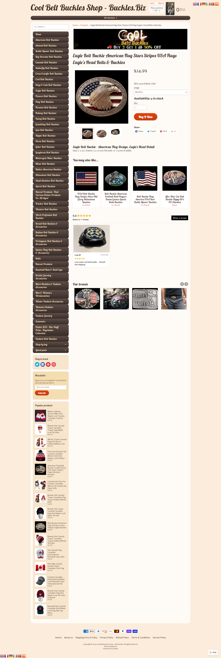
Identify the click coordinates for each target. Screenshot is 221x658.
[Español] (24, 656)
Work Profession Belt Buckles (46, 216)
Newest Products (43, 264)
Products (84, 25)
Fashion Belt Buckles (46, 338)
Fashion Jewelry (43, 315)
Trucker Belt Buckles (46, 203)
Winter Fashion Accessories (49, 301)
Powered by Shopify (110, 649)
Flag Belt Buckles (44, 101)
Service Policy (159, 638)
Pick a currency (157, 8)
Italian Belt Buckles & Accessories (46, 234)
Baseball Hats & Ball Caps (48, 269)
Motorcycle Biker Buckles (48, 158)
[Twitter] (37, 364)
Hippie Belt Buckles (45, 135)
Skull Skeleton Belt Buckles (49, 180)
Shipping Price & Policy (86, 638)
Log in (152, 3)
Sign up (161, 3)
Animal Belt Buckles (45, 45)
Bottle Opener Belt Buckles (49, 51)
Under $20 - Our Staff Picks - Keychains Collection (46, 330)
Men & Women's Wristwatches (43, 294)
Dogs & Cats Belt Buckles (48, 85)
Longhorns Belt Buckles (47, 152)
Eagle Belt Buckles (44, 90)
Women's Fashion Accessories (44, 308)
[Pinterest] (48, 364)
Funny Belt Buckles (45, 118)
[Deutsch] (11, 656)
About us (68, 638)
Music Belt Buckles (45, 163)
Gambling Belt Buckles (47, 124)
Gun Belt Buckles (44, 130)
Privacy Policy (106, 638)
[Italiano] (15, 656)
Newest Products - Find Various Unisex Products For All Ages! (47, 195)
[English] (2, 656)
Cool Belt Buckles (44, 79)
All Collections (109, 18)
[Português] (19, 656)
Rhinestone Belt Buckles (47, 175)
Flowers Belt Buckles (46, 96)
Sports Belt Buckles (45, 186)
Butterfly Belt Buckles (46, 68)
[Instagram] (53, 364)
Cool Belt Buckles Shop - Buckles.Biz (88, 7)
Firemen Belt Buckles (46, 107)
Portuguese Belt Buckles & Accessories (48, 242)
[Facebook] (42, 364)
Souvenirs (40, 321)
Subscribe (42, 393)
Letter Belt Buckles (44, 146)
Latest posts (41, 350)
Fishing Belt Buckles (45, 113)
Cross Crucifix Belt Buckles (48, 73)
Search (58, 638)
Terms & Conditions (140, 638)
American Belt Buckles (47, 39)
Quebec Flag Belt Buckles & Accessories (48, 251)
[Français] (6, 656)
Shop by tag (41, 344)
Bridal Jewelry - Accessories (43, 277)
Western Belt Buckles (46, 209)
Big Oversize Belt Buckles (48, 56)
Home (38, 34)
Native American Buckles (48, 169)
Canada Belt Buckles (46, 62)
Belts (38, 258)
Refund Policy (122, 638)
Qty (135, 103)
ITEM (136, 88)
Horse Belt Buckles (44, 141)
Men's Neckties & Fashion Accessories (48, 285)
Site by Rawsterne (110, 646)
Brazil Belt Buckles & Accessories (46, 225)
